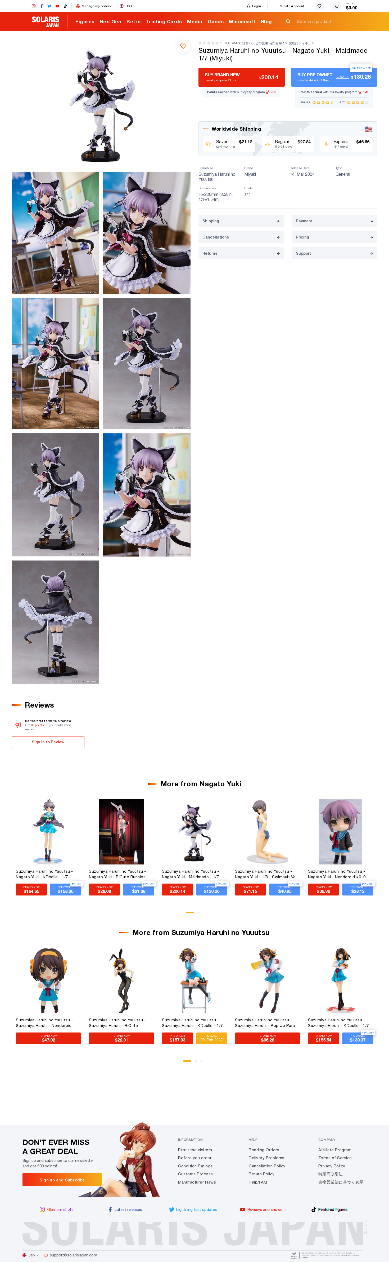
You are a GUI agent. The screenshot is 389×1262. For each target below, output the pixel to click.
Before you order (194, 1157)
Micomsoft (242, 21)
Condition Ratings (195, 1166)
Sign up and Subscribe (62, 1179)
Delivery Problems (266, 1157)
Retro (133, 21)
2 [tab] (200, 914)
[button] (208, 43)
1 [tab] (188, 914)
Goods (216, 21)
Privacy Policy (331, 1166)
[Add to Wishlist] (183, 46)
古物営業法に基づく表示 (341, 1182)
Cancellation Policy (267, 1166)
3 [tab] (203, 1063)
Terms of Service (335, 1157)
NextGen (110, 21)
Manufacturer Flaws (197, 1182)
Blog (266, 21)
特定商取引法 (330, 1174)
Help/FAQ (258, 1182)
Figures (84, 21)
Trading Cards (164, 21)
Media (194, 21)
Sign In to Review (48, 742)
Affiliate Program (335, 1150)
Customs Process (195, 1174)
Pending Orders (264, 1150)
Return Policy (262, 1174)
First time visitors (195, 1150)
